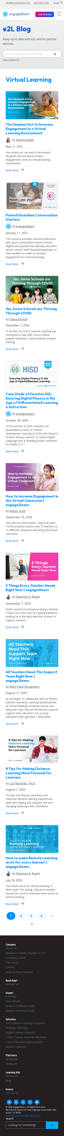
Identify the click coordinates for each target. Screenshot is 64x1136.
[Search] (55, 54)
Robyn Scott (18, 511)
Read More (15, 169)
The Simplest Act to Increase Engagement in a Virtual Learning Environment (29, 128)
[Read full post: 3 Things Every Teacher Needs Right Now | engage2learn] (32, 581)
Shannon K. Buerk (28, 597)
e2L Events (12, 1093)
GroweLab (12, 1059)
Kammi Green (25, 140)
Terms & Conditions (15, 1115)
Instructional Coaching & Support (25, 1023)
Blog (8, 1080)
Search (10, 1118)
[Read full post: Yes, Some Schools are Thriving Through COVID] (32, 305)
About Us (11, 948)
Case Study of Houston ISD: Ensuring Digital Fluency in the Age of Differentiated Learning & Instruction (32, 400)
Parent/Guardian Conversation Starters (32, 217)
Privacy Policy (34, 1115)
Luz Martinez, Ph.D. (22, 783)
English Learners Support (20, 1032)
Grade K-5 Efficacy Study (20, 1006)
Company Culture (16, 957)
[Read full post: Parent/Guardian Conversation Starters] (32, 211)
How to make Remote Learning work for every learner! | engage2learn (31, 862)
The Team (12, 962)
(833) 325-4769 (41, 2)
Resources (12, 1076)
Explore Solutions (16, 1046)
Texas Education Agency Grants (24, 1042)
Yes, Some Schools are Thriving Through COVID (31, 310)
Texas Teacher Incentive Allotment (26, 1037)
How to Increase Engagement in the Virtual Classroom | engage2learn (32, 500)
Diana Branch (19, 319)
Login (56, 2)
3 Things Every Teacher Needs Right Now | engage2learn (30, 587)
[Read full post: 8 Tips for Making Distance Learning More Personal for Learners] (32, 764)
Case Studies (13, 1001)
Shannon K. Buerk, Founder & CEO (26, 953)
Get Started (44, 14)
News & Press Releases (19, 972)
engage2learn (25, 226)
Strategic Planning (16, 1027)
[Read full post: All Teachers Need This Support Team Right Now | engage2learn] (32, 668)
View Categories (11, 60)
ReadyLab (11, 1063)
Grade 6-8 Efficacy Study (20, 1010)
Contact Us (12, 984)
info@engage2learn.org (18, 2)
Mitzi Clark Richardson (24, 687)
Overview (11, 996)
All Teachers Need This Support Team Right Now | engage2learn (31, 676)
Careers (10, 967)
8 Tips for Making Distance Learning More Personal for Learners (29, 772)
